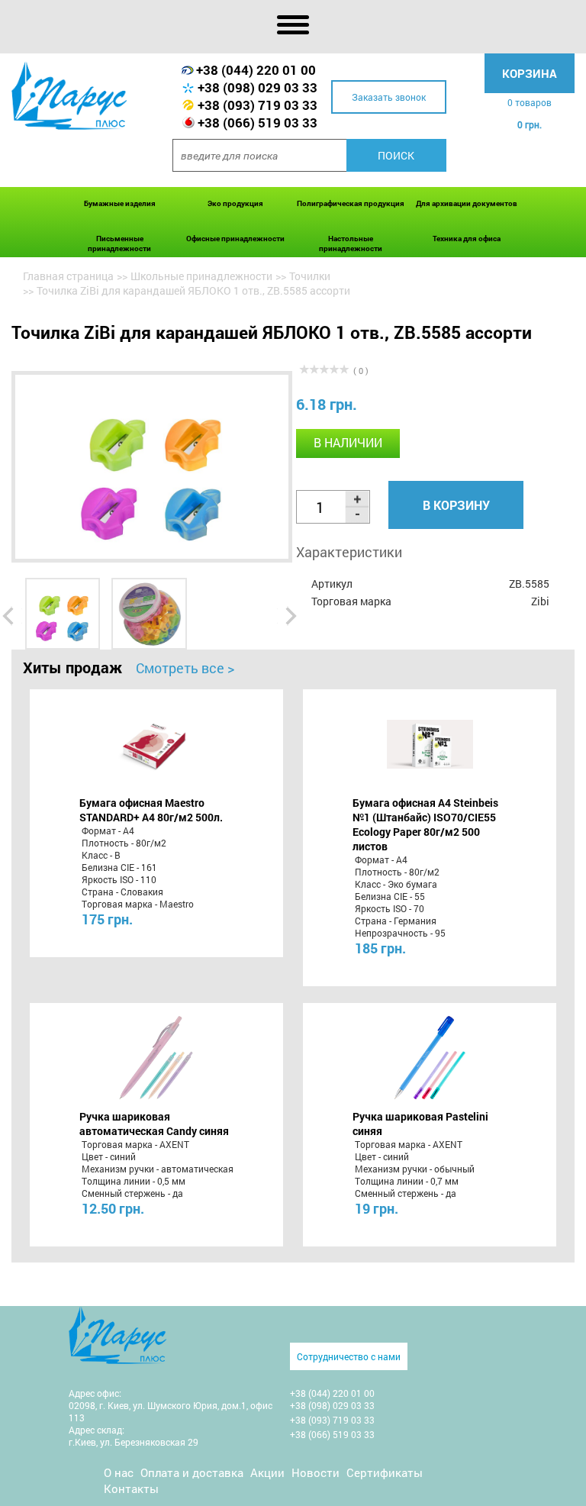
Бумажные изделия (120, 203)
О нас (119, 1472)
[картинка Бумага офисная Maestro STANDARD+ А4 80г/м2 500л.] (156, 744)
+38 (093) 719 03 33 (257, 105)
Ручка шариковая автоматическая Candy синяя (154, 1123)
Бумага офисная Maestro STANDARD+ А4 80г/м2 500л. (151, 809)
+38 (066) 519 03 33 (257, 122)
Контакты (131, 1488)
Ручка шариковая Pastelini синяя (420, 1123)
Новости (315, 1472)
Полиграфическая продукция (350, 203)
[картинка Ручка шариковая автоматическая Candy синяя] (156, 1058)
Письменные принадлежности (119, 243)
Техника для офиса (467, 238)
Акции (267, 1472)
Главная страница (68, 276)
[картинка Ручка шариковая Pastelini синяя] (430, 1058)
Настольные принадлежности (350, 243)
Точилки (309, 276)
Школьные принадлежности (201, 276)
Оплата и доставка (191, 1472)
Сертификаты (384, 1472)
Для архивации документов (466, 203)
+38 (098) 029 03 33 (257, 87)
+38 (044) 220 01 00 (256, 70)
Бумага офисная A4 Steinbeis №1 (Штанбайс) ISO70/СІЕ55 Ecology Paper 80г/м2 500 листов (425, 824)
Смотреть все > (185, 668)
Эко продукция (235, 203)
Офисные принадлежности (235, 238)
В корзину (456, 505)
